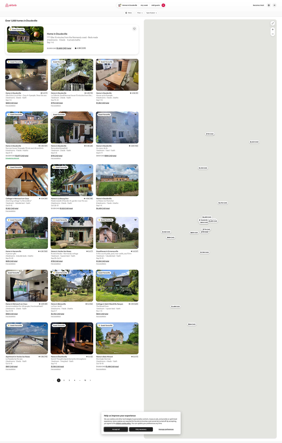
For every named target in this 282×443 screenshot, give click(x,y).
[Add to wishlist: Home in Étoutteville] (90, 325)
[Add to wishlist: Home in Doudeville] (45, 61)
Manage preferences (166, 429)
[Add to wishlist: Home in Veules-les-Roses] (90, 220)
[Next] (90, 380)
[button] (64, 48)
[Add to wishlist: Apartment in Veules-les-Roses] (45, 325)
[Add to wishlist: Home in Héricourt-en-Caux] (45, 272)
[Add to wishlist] (134, 28)
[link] (53, 380)
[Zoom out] (273, 34)
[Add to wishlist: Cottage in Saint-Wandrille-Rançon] (135, 272)
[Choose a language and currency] (269, 5)
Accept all (116, 429)
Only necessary (141, 429)
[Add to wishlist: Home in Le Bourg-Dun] (90, 167)
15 (85, 380)
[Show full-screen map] (273, 23)
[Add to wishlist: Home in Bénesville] (90, 272)
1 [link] (58, 380)
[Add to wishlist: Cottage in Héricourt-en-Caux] (45, 167)
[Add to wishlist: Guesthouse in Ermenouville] (135, 220)
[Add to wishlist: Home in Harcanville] (45, 220)
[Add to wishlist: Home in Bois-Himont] (135, 325)
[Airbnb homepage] (11, 5)
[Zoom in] (273, 29)
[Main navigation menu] (274, 5)
